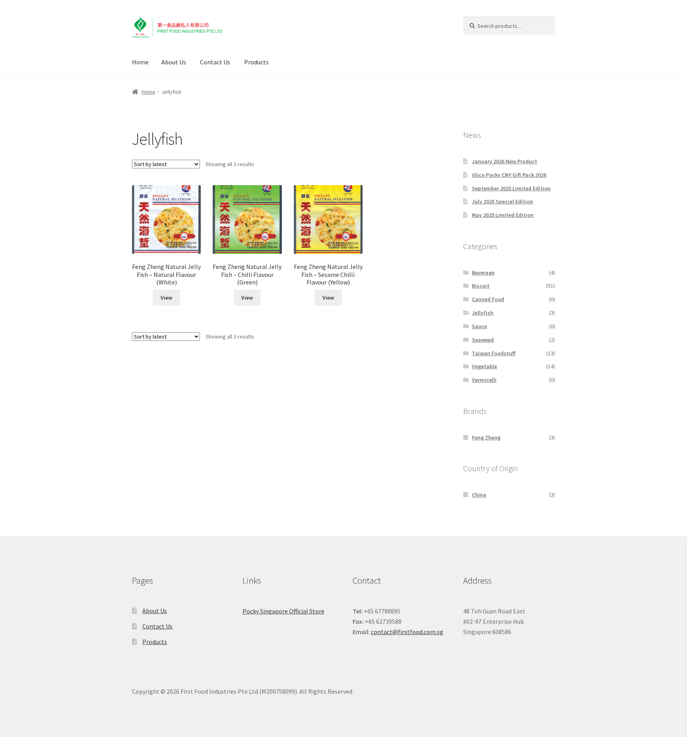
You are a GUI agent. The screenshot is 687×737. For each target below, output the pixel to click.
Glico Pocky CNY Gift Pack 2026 (509, 174)
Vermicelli (484, 379)
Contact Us (215, 62)
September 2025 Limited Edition (511, 188)
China (479, 494)
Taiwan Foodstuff (494, 353)
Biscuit (480, 285)
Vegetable (484, 366)
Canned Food (488, 299)
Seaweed (483, 339)
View (166, 297)
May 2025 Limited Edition (503, 215)
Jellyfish (482, 312)
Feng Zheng (486, 437)
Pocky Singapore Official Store (283, 611)
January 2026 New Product (504, 161)
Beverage (483, 272)
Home (140, 62)
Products (256, 62)
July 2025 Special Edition (502, 201)
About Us (173, 62)
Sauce (479, 326)
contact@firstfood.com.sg (407, 632)
